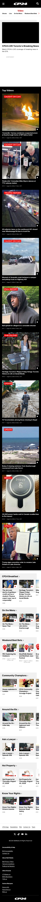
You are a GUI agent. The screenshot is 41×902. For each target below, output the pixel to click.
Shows (4, 13)
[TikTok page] (18, 834)
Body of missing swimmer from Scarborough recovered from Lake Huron (19, 467)
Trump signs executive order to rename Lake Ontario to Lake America (19, 563)
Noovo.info (5, 887)
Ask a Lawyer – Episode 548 (8, 754)
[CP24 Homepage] (20, 4)
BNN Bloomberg (7, 877)
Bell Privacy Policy (8, 861)
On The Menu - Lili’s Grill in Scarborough (25, 626)
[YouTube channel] (22, 834)
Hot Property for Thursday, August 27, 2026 (9, 781)
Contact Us (26, 827)
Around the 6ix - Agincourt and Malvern (25, 725)
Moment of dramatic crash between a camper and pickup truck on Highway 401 (19, 278)
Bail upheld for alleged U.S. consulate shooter (19, 326)
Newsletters (14, 827)
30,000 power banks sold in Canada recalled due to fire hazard (20, 515)
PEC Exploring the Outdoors (9, 655)
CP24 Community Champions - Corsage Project (25, 691)
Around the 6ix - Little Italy (8, 724)
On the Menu (18, 13)
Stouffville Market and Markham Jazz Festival (26, 656)
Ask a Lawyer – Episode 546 (24, 754)
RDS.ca (4, 892)
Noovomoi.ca (6, 889)
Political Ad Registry (8, 866)
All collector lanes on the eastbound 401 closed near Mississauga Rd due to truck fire (19, 230)
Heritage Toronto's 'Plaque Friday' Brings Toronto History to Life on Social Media (20, 373)
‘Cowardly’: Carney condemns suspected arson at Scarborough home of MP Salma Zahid (20, 134)
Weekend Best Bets (31, 13)
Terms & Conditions (8, 864)
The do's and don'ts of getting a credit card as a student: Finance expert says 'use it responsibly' (9, 595)
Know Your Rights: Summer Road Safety (26, 809)
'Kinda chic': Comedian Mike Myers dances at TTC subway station (19, 182)
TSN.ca (4, 879)
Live (10, 13)
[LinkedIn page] (26, 834)
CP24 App (5, 827)
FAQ (20, 827)
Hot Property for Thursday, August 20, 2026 (25, 781)
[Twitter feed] (15, 834)
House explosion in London (9, 690)
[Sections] (3, 4)
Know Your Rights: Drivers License (9, 808)
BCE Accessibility (7, 851)
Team (33, 827)
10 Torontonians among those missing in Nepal (19, 420)
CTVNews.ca (6, 874)
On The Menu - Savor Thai (8, 625)
